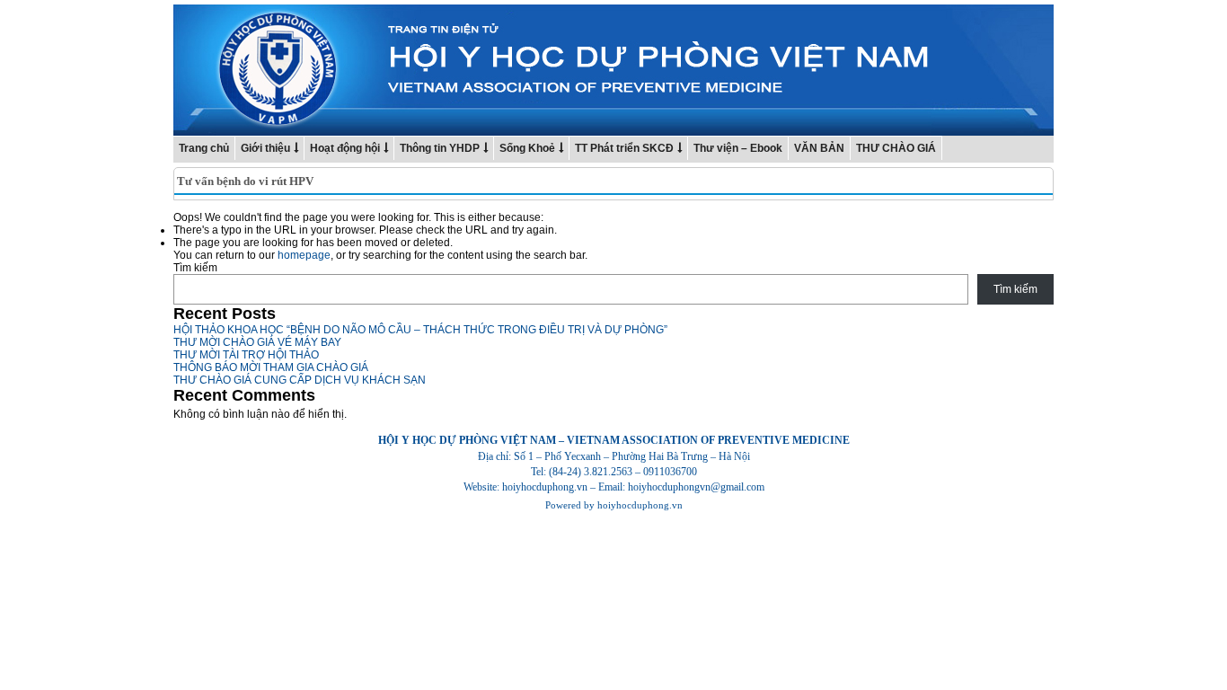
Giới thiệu (265, 148)
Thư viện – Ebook (737, 148)
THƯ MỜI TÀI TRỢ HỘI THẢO (246, 355)
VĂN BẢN (819, 148)
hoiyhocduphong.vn (640, 505)
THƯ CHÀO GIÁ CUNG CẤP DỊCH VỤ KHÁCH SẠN (299, 380)
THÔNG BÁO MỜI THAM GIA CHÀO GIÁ (270, 367)
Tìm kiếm (195, 267)
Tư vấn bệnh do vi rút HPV (245, 181)
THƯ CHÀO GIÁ (896, 148)
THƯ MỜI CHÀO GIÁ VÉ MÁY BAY (257, 342)
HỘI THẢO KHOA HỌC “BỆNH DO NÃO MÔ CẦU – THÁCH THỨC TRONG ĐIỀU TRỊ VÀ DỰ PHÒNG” (420, 329)
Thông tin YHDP (440, 148)
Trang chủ (204, 148)
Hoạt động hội (345, 148)
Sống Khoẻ (527, 148)
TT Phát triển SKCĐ (624, 148)
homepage (304, 255)
